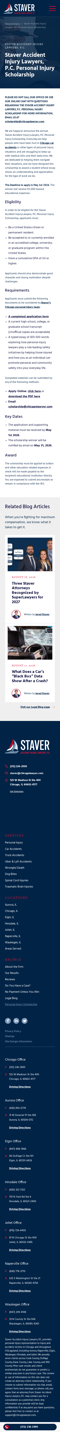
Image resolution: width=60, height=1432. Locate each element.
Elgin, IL (9, 917)
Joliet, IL (10, 930)
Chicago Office (15, 1059)
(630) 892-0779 (17, 1108)
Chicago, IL (11, 911)
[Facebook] (8, 1021)
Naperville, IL (13, 936)
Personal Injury (12, 24)
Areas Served (13, 948)
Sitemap (9, 1036)
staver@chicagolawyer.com (26, 773)
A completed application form (28, 316)
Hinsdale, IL (12, 923)
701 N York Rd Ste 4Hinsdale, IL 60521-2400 (22, 1199)
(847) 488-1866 (17, 1149)
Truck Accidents (14, 855)
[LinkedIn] (16, 1021)
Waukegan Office (17, 1304)
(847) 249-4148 (17, 1312)
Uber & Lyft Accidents (18, 861)
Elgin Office (13, 1141)
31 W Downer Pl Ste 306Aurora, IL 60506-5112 (22, 1117)
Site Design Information (18, 1041)
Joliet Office (13, 1223)
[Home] (30, 746)
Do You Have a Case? (17, 985)
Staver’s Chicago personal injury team (28, 305)
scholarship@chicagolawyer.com (24, 121)
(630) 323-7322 (17, 1190)
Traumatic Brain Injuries (19, 886)
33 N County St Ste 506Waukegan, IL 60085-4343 (24, 1321)
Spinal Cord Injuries (16, 880)
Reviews (10, 979)
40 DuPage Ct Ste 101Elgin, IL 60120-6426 (21, 1158)
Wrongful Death (14, 868)
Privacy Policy (13, 1031)
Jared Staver (42, 615)
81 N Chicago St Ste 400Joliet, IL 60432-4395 (23, 1240)
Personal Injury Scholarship (21, 1004)
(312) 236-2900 (18, 766)
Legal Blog (11, 998)
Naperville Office (16, 1263)
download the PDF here (24, 396)
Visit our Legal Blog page (35, 707)
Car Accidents (13, 849)
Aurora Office (14, 1100)
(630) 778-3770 (17, 1271)
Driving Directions (20, 1087)
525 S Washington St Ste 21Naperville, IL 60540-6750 (24, 1280)
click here (34, 391)
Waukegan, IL (13, 942)
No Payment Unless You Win (22, 992)
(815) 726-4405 (17, 1230)
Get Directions (16, 791)
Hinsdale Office (15, 1182)
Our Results (12, 973)
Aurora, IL (11, 905)
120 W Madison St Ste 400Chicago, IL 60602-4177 (25, 782)
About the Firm (14, 967)
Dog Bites (11, 874)
